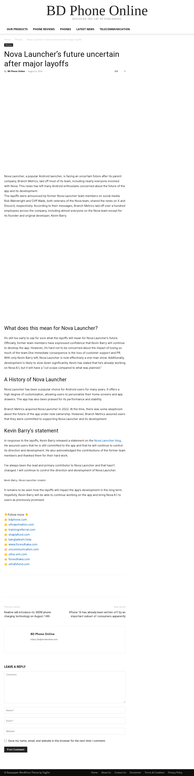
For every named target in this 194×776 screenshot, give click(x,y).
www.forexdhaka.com (23, 544)
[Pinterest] (25, 80)
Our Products (17, 29)
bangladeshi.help (20, 539)
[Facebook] (8, 80)
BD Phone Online (16, 71)
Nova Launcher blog (107, 440)
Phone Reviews (44, 29)
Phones (65, 29)
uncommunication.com (24, 549)
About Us (106, 772)
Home (7, 39)
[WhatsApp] (34, 80)
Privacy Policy (175, 772)
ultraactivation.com (21, 524)
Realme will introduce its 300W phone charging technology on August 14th (27, 614)
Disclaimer (135, 772)
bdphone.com (18, 519)
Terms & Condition (154, 772)
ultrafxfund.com (19, 564)
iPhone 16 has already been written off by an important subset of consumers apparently (97, 614)
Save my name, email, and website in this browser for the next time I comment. (57, 740)
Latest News (85, 29)
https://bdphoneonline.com (44, 639)
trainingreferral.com (22, 529)
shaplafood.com (19, 534)
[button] (185, 29)
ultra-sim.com (18, 554)
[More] (43, 80)
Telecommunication (115, 29)
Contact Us (120, 772)
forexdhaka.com (19, 559)
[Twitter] (16, 80)
